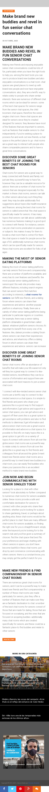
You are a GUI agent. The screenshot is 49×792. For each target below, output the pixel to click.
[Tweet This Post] (12, 789)
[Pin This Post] (20, 789)
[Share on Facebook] (4, 789)
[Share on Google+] (28, 789)
